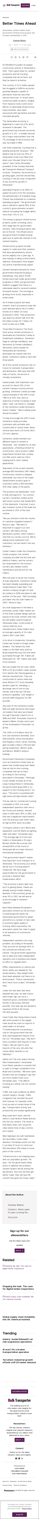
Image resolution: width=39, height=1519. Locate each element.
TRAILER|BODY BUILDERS (19, 1471)
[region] (19, 1510)
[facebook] (12, 57)
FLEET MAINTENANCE (19, 1473)
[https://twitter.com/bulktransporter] (22, 1458)
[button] (4, 5)
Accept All (19, 1514)
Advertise (13, 1481)
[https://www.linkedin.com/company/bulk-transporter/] (19, 1458)
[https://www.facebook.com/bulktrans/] (16, 1458)
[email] (27, 57)
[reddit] (23, 57)
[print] (35, 57)
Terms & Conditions (20, 1485)
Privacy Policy (7, 1485)
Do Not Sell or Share (25, 1481)
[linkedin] (16, 57)
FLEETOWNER (19, 1468)
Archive (6, 17)
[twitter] (19, 57)
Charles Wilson (19, 40)
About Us (6, 1481)
